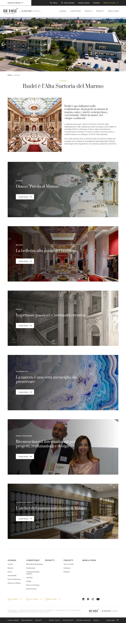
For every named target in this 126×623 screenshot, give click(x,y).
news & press (113, 11)
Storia (10, 572)
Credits (96, 620)
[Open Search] (51, 3)
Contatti (96, 3)
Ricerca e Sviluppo (32, 585)
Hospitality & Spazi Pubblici (32, 573)
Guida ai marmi (83, 3)
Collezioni (67, 568)
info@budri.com (62, 610)
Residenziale (30, 568)
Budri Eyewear (31, 589)
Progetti (88, 11)
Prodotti (100, 11)
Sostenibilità (12, 575)
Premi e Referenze (14, 579)
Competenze (75, 11)
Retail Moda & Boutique (34, 564)
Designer (67, 572)
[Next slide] (123, 44)
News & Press (89, 560)
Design (28, 581)
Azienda (63, 11)
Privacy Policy (54, 620)
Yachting (29, 577)
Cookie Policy (68, 620)
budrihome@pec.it (76, 610)
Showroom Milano (14, 583)
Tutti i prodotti (69, 564)
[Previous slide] (2, 44)
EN (117, 620)
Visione (10, 564)
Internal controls (83, 620)
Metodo (10, 568)
